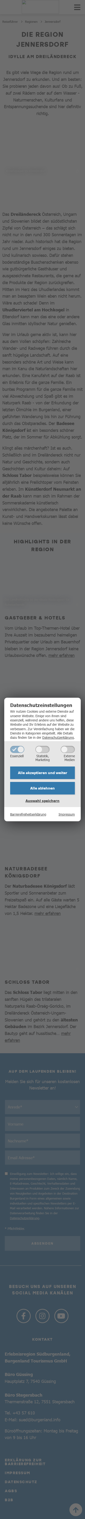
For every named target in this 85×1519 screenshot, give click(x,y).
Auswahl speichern (43, 801)
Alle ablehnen (42, 788)
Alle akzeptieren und (42, 773)
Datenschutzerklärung (58, 737)
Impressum (67, 814)
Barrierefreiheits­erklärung (28, 814)
